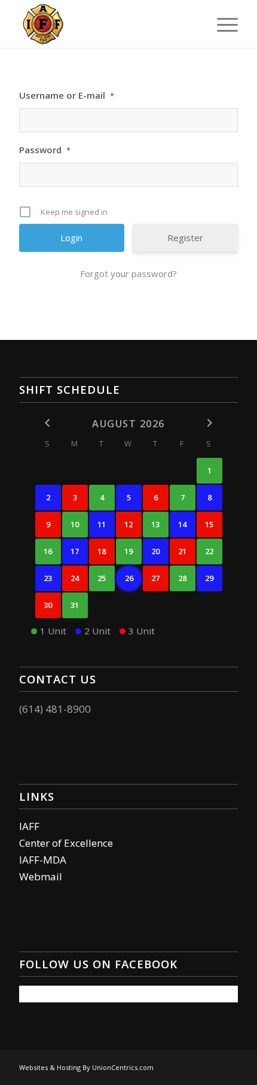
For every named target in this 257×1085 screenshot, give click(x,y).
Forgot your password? (128, 273)
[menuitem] (221, 24)
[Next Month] (209, 423)
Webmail (40, 876)
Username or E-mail (66, 95)
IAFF (29, 826)
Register (185, 238)
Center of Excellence (66, 843)
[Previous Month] (48, 423)
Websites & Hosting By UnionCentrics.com (86, 1067)
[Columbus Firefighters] (106, 24)
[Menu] (221, 24)
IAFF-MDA (42, 860)
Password (45, 150)
